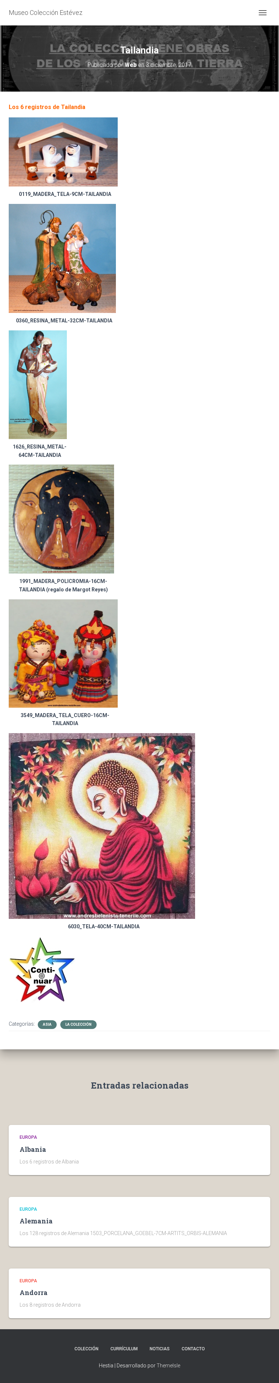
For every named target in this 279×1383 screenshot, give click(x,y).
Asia (47, 1024)
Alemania (36, 1221)
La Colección (78, 1024)
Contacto (193, 1348)
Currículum (124, 1348)
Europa (28, 1137)
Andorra (34, 1292)
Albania (33, 1149)
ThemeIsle (168, 1365)
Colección (86, 1348)
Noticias (160, 1348)
